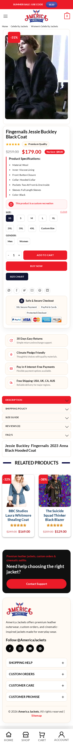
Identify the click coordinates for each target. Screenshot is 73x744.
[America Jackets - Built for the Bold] (36, 16)
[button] (5, 16)
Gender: (11, 235)
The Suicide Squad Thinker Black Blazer (55, 515)
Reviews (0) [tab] (12, 426)
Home (5, 26)
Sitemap (36, 715)
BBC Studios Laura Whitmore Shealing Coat (18, 515)
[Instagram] (20, 648)
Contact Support (36, 583)
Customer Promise (36, 696)
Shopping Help (36, 662)
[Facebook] (10, 648)
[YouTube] (30, 648)
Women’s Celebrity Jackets (44, 26)
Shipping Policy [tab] (16, 408)
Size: (8, 212)
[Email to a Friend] (32, 291)
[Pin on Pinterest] (40, 291)
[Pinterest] (40, 648)
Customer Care (36, 685)
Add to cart (45, 255)
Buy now (36, 266)
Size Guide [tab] (12, 417)
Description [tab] (13, 399)
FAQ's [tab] (9, 434)
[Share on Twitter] (24, 291)
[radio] (10, 218)
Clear (63, 212)
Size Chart (17, 276)
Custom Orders (36, 674)
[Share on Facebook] (17, 291)
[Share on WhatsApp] (9, 291)
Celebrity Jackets (19, 26)
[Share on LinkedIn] (47, 291)
